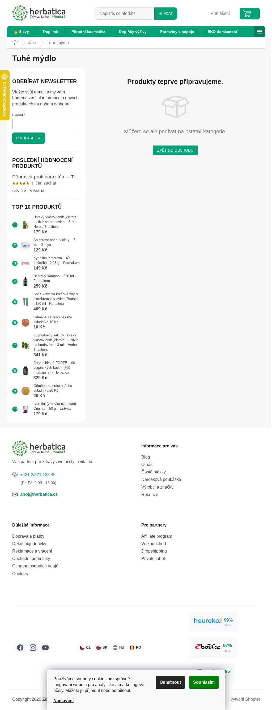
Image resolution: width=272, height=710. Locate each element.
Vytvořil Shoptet (245, 699)
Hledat (166, 13)
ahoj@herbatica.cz (39, 494)
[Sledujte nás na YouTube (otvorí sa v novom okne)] (45, 647)
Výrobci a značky (157, 487)
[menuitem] (21, 31)
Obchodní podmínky (31, 558)
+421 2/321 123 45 (38, 474)
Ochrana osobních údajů (35, 566)
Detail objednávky (29, 543)
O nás (146, 464)
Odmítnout (170, 682)
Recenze (149, 494)
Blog (145, 457)
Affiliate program (156, 536)
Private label (153, 558)
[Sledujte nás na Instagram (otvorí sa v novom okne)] (33, 647)
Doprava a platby (28, 536)
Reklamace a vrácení (32, 551)
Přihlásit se (28, 138)
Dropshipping (154, 551)
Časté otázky (153, 472)
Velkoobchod (153, 543)
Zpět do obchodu (175, 150)
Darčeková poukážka (161, 479)
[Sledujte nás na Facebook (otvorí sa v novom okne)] (20, 647)
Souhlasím (204, 682)
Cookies (20, 573)
